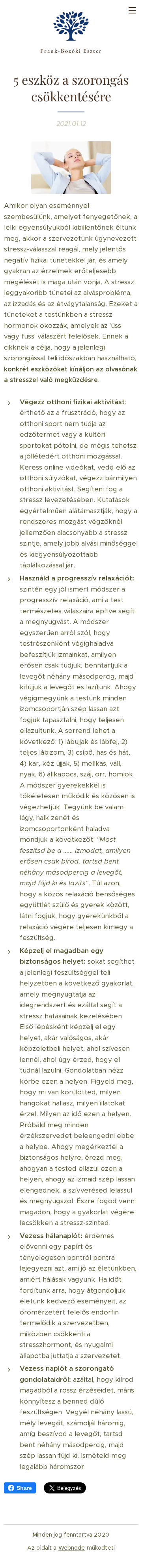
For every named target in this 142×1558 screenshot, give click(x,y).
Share (24, 1488)
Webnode (71, 1547)
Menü (132, 10)
